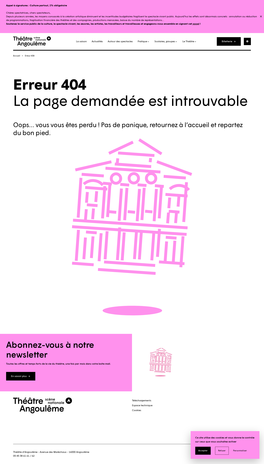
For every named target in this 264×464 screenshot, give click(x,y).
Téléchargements (141, 400)
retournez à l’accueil (179, 125)
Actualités (97, 41)
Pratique (142, 41)
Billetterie (227, 41)
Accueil (16, 56)
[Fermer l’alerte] (260, 17)
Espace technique (142, 405)
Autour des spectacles (120, 41)
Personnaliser (240, 450)
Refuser (222, 450)
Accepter (203, 450)
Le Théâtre (188, 41)
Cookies (136, 410)
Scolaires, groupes (164, 41)
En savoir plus (19, 376)
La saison (81, 41)
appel (195, 23)
